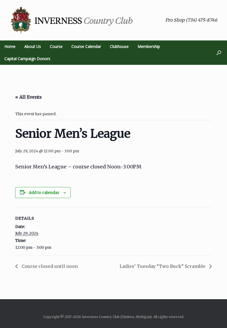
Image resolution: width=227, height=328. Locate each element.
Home (10, 46)
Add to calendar (44, 192)
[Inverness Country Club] (72, 20)
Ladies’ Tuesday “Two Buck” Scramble (163, 266)
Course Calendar (86, 46)
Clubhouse (119, 46)
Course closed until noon (49, 266)
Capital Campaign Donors (27, 58)
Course (56, 46)
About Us (32, 46)
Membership (149, 46)
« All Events (28, 97)
